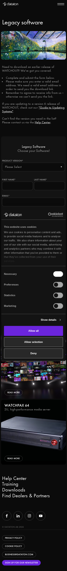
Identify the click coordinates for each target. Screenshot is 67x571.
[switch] (58, 284)
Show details (48, 319)
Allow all (33, 330)
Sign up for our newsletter (21, 562)
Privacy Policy (13, 537)
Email (5, 195)
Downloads (13, 490)
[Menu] (60, 4)
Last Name (40, 179)
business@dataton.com (19, 554)
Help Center (43, 122)
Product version (12, 160)
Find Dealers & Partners (26, 496)
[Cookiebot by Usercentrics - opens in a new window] (48, 214)
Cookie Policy (13, 546)
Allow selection (33, 341)
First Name (8, 179)
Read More (13, 392)
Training (10, 484)
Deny (33, 353)
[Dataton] (10, 4)
